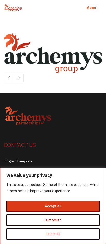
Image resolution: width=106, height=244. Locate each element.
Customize (53, 220)
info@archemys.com (19, 161)
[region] (53, 206)
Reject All (53, 234)
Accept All (53, 206)
